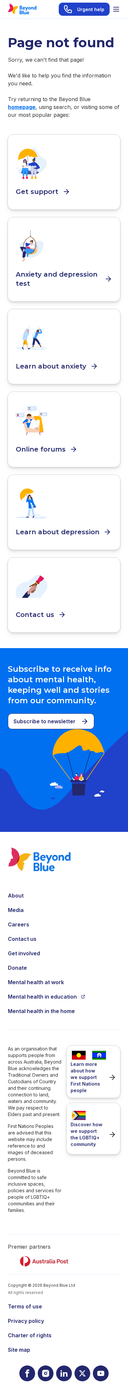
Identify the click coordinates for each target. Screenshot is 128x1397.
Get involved (24, 953)
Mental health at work (36, 982)
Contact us (22, 939)
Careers (18, 924)
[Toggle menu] (116, 9)
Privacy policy (26, 1321)
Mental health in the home (41, 1011)
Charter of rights (30, 1335)
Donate (17, 967)
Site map (19, 1349)
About (16, 895)
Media (16, 910)
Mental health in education (42, 996)
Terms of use (25, 1306)
